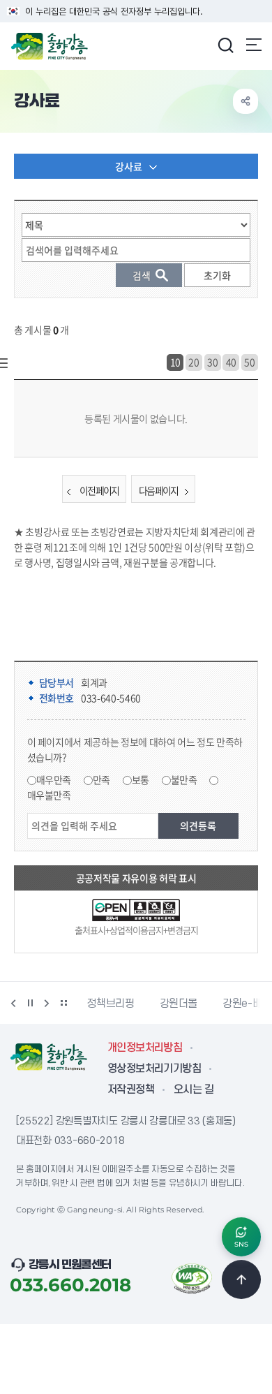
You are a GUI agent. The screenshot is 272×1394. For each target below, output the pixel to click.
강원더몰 (179, 1003)
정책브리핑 (110, 1003)
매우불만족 (49, 795)
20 (193, 362)
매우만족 (54, 779)
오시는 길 (193, 1089)
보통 (140, 779)
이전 (13, 1003)
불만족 (184, 779)
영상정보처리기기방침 (154, 1068)
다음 (46, 1003)
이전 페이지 (99, 490)
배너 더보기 (63, 1003)
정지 (30, 1003)
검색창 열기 (225, 45)
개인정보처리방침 (144, 1047)
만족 (101, 779)
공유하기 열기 (245, 101)
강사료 (128, 166)
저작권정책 (130, 1089)
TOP (241, 1279)
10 (175, 362)
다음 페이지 (158, 490)
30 (212, 362)
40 (231, 362)
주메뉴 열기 (254, 45)
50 (249, 362)
